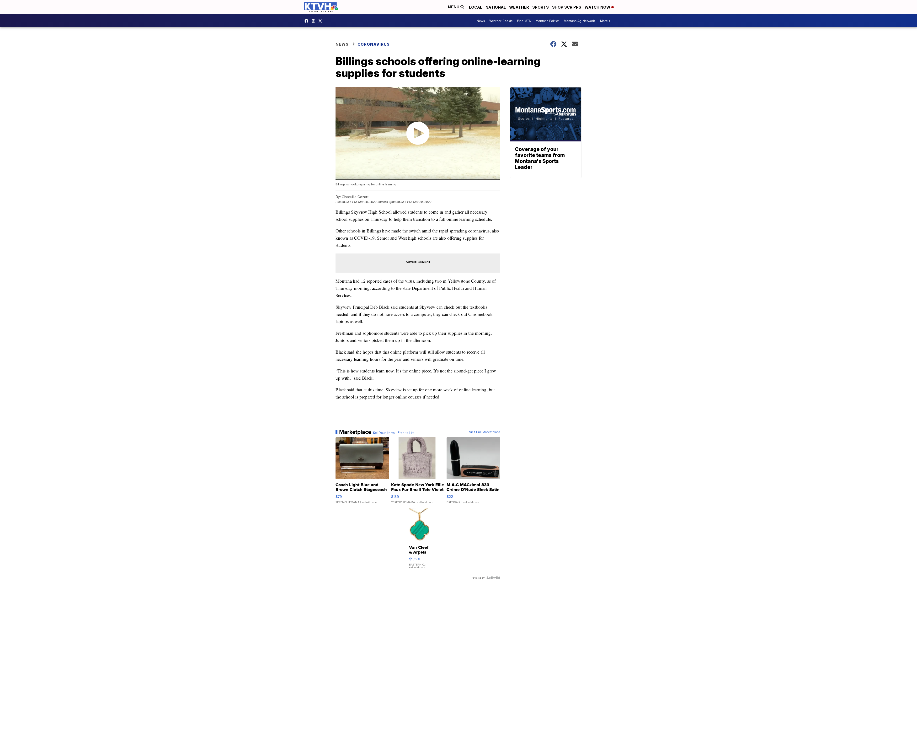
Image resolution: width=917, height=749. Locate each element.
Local (475, 7)
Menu (454, 7)
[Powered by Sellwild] (493, 577)
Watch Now (598, 7)
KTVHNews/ (307, 21)
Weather (519, 7)
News (481, 20)
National (495, 7)
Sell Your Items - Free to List (393, 432)
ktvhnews (314, 21)
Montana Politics (548, 20)
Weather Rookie (501, 20)
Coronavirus (373, 44)
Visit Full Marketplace (484, 432)
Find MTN (524, 20)
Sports (540, 7)
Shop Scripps (566, 7)
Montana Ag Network (579, 20)
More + (605, 20)
